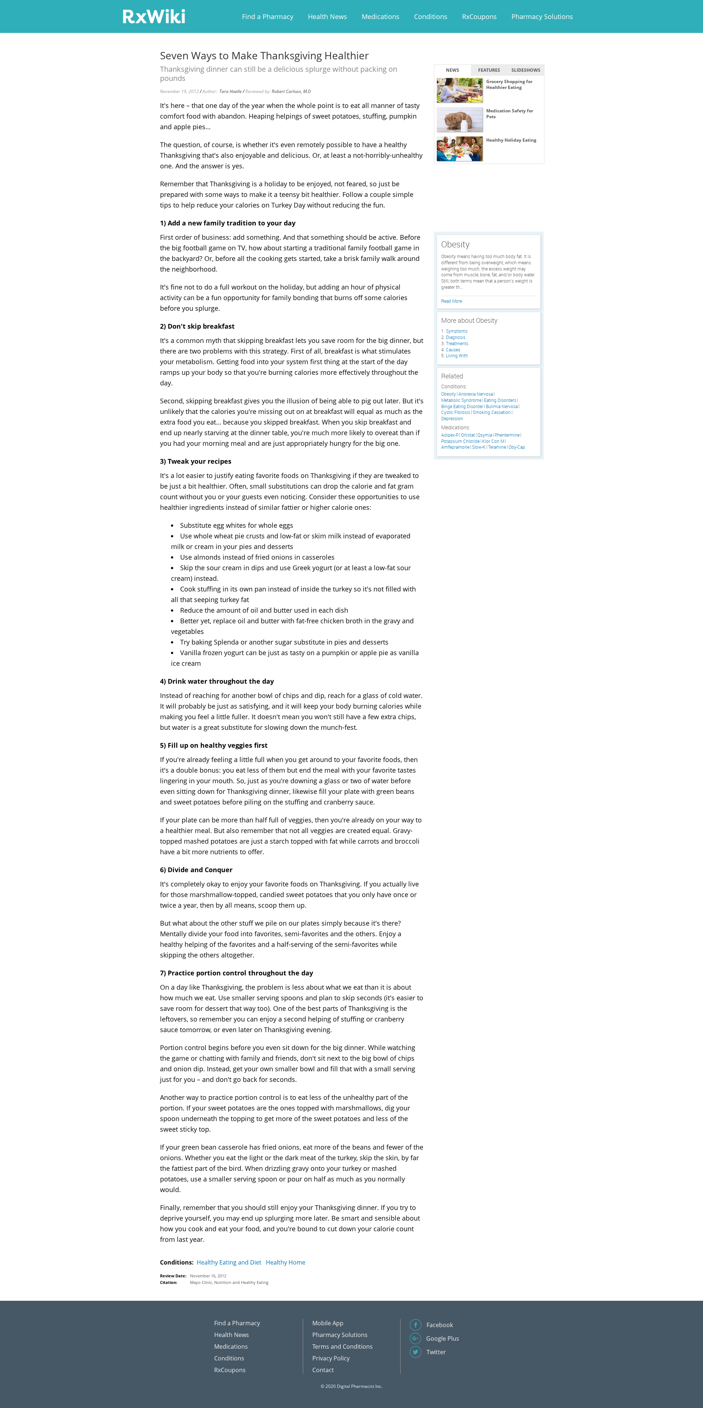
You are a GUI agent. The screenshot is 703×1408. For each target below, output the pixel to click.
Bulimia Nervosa (502, 406)
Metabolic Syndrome (461, 400)
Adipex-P (449, 435)
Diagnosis (455, 337)
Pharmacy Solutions (542, 16)
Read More (451, 301)
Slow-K (479, 447)
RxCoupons (479, 16)
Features (489, 70)
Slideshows (526, 70)
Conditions (430, 16)
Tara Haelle (230, 91)
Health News (327, 16)
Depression (452, 419)
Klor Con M (493, 441)
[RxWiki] (154, 16)
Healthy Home (285, 1262)
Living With (457, 355)
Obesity (448, 394)
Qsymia (484, 435)
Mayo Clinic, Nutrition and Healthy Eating (229, 1282)
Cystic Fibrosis (455, 412)
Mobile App (327, 1323)
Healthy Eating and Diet (229, 1262)
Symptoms (457, 331)
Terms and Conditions (342, 1346)
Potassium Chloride (460, 441)
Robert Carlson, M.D (291, 91)
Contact (323, 1370)
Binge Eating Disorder (462, 406)
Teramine (497, 447)
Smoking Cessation (492, 412)
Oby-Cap (517, 447)
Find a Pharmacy (267, 16)
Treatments (457, 343)
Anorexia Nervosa (475, 394)
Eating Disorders (500, 400)
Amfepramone (455, 447)
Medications (380, 16)
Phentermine (507, 435)
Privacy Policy (331, 1358)
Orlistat (468, 435)
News (452, 70)
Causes (453, 349)
